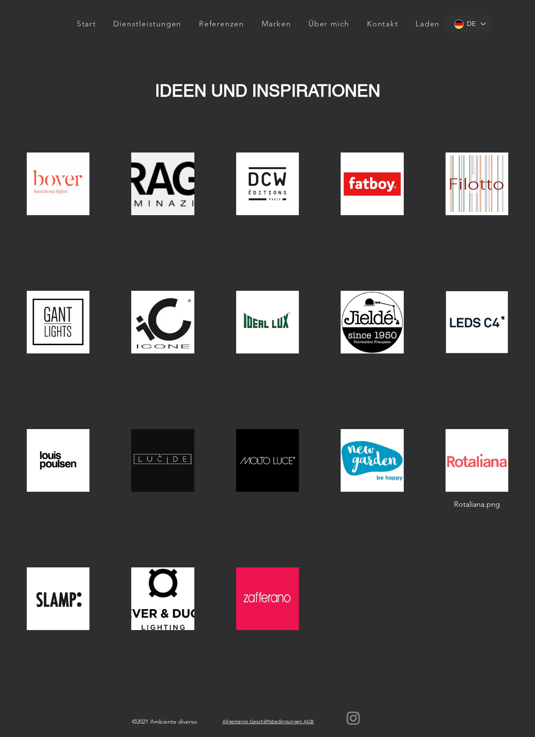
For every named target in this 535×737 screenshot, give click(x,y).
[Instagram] (353, 718)
